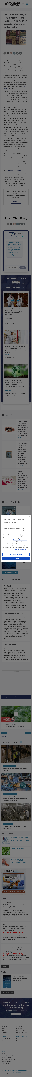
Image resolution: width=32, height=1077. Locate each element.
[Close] (29, 517)
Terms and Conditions (20, 540)
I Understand (16, 558)
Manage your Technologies (16, 554)
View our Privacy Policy (19, 550)
